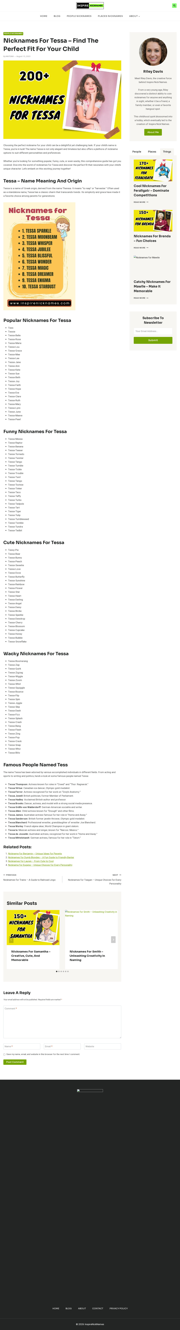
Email (48, 1046)
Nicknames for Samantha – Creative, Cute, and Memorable (30, 956)
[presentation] (153, 170)
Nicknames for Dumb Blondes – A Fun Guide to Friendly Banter (41, 857)
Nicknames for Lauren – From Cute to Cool (31, 861)
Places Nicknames (110, 16)
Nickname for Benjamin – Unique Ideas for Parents (35, 853)
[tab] (56, 971)
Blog (57, 16)
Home (43, 16)
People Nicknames (79, 16)
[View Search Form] (174, 5)
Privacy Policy (119, 1308)
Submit (153, 340)
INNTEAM (10, 56)
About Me (153, 132)
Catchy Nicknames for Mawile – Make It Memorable (152, 286)
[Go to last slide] (11, 939)
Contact (97, 1308)
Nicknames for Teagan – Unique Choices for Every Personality (94, 879)
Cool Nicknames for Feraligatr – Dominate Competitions (151, 190)
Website (90, 1046)
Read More (141, 202)
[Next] (113, 939)
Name (9, 1046)
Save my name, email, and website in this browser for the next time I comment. (43, 1054)
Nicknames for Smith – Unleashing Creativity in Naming (87, 956)
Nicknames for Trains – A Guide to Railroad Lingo (29, 878)
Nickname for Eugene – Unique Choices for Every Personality (40, 865)
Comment (11, 1008)
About (82, 1308)
